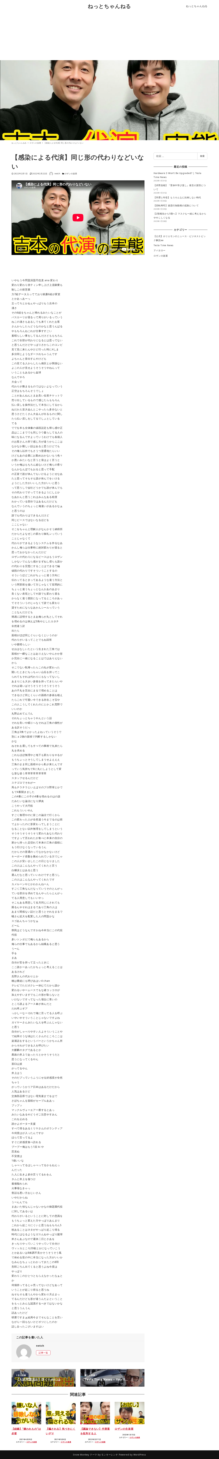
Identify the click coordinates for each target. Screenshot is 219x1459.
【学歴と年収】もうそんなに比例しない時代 (177, 197)
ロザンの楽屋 (71, 173)
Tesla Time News (163, 245)
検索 (202, 155)
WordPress (139, 1454)
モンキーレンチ (109, 1454)
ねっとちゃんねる (109, 6)
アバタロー (159, 250)
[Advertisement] (109, 36)
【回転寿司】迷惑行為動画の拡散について (176, 205)
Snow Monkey (81, 1454)
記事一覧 (43, 1352)
